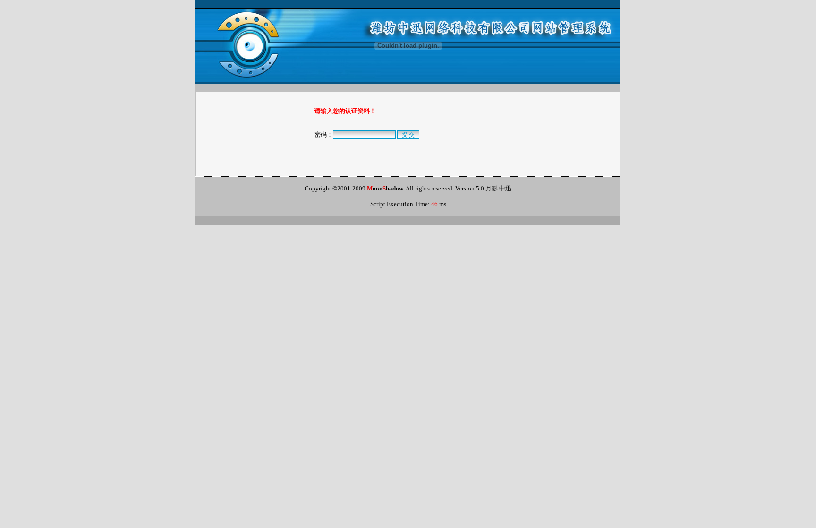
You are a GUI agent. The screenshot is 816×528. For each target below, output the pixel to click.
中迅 (505, 188)
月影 (491, 188)
